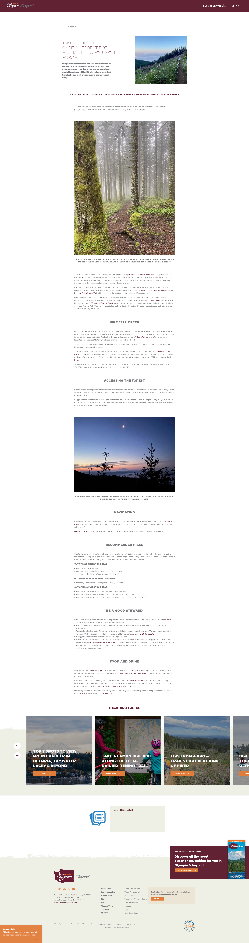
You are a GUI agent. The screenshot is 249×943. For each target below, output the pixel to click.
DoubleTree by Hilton (137, 680)
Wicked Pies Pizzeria (139, 673)
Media (110, 924)
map (83, 277)
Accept (36, 939)
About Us (104, 913)
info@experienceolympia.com (65, 902)
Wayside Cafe (138, 670)
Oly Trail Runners (157, 300)
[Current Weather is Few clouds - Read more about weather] (232, 6)
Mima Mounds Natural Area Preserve (154, 290)
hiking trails (126, 109)
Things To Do (106, 888)
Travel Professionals (132, 892)
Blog (126, 909)
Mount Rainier (142, 337)
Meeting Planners (131, 895)
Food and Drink (169, 94)
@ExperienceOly (107, 693)
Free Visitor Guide (131, 913)
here (76, 360)
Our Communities (108, 892)
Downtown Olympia (97, 670)
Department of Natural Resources (139, 274)
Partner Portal (119, 924)
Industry (127, 906)
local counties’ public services (102, 642)
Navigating (125, 94)
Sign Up (156, 899)
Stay (103, 899)
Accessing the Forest (103, 94)
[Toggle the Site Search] (237, 5)
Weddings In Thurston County (136, 899)
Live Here (105, 909)
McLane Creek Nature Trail (85, 293)
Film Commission (131, 902)
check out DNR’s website (143, 634)
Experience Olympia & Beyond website (119, 686)
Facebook (81, 693)
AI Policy (108, 927)
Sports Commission (132, 888)
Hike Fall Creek (80, 94)
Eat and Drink (106, 895)
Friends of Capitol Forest (102, 303)
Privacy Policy (132, 924)
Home (73, 26)
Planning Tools (107, 906)
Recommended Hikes (146, 94)
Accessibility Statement (121, 927)
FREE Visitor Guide (184, 870)
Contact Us (101, 924)
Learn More (30, 935)
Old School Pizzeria (119, 673)
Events (104, 902)
